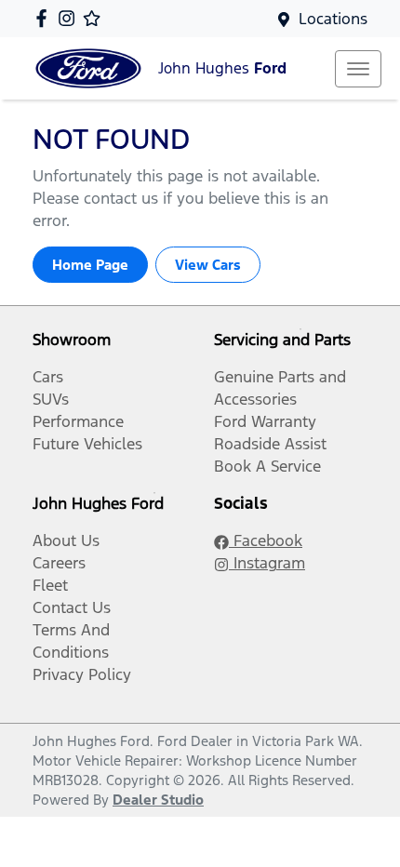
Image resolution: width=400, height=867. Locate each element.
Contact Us (72, 607)
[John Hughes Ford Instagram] (70, 18)
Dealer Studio (158, 799)
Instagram (267, 563)
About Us (66, 540)
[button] (358, 68)
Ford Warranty (265, 421)
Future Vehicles (87, 444)
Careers (59, 563)
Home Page (90, 264)
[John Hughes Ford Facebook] (45, 18)
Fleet (50, 585)
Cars (48, 377)
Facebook (265, 540)
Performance (78, 421)
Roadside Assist (270, 444)
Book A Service (267, 466)
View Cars (208, 264)
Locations (333, 18)
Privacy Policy (82, 674)
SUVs (51, 399)
